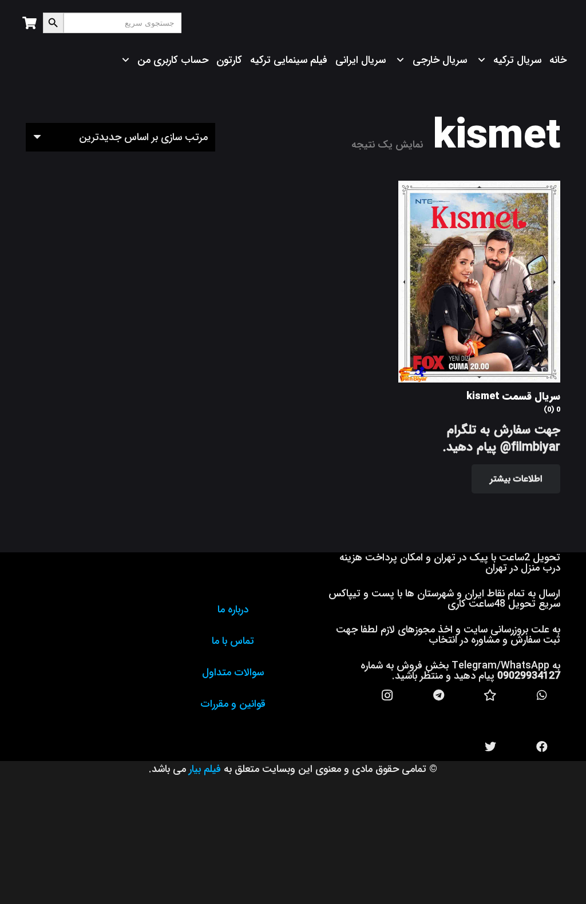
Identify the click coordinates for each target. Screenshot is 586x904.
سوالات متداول (233, 672)
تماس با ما (233, 641)
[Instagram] (387, 695)
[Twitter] (490, 746)
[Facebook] (542, 746)
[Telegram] (439, 695)
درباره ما (232, 610)
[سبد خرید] (29, 23)
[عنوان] (490, 695)
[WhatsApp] (542, 695)
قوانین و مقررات (233, 704)
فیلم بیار (205, 769)
